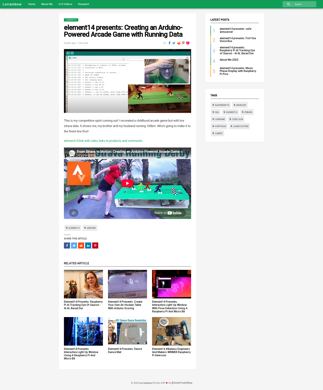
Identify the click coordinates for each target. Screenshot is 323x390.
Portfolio (220, 126)
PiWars (248, 112)
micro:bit (241, 105)
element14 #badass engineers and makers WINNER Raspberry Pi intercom (171, 352)
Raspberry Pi (222, 105)
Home (31, 4)
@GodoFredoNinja (181, 382)
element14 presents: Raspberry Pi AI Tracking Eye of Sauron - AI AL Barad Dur (83, 305)
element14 (71, 20)
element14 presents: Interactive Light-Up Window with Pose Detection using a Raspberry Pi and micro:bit (169, 306)
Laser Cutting (240, 126)
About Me (47, 4)
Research (83, 4)
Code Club (237, 119)
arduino (91, 228)
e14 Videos (65, 4)
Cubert (219, 133)
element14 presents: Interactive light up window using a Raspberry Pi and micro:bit (81, 353)
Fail (217, 112)
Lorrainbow (12, 4)
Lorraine (220, 119)
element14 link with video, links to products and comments (103, 140)
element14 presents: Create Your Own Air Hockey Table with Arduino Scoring (125, 305)
